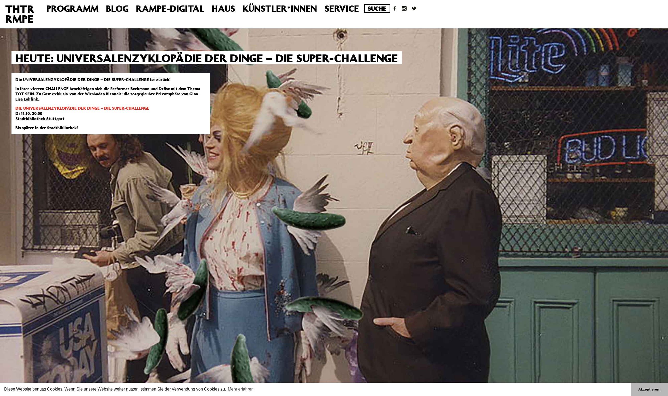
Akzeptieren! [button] (649, 389)
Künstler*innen (279, 8)
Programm (72, 8)
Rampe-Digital (170, 8)
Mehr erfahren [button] (241, 389)
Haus (223, 8)
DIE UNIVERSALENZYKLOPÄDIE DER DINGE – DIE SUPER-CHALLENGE (82, 108)
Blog (117, 8)
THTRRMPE (19, 14)
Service (341, 8)
